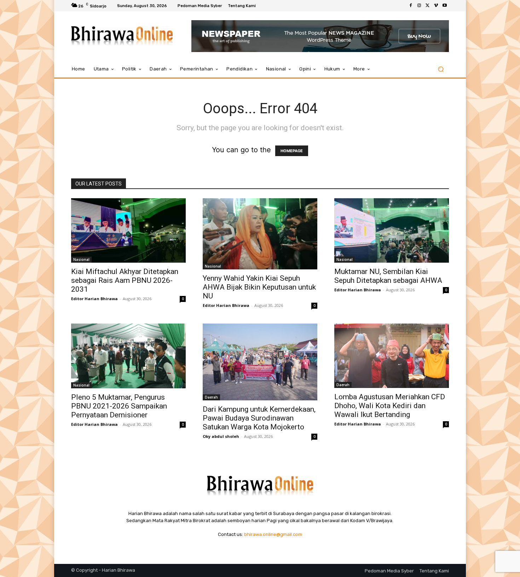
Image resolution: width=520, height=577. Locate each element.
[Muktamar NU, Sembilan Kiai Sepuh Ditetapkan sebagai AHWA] (391, 230)
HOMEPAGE (292, 150)
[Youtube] (444, 5)
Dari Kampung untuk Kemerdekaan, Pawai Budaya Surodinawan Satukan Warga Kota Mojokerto (259, 418)
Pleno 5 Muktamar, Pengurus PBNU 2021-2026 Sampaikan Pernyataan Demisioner (119, 406)
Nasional (81, 259)
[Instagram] (419, 5)
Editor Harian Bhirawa (94, 298)
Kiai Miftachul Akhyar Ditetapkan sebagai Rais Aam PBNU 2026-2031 (124, 280)
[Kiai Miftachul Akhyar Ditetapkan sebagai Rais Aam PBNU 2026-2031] (128, 230)
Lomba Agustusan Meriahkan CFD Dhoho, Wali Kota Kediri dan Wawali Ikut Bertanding (389, 406)
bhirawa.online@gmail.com (273, 534)
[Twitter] (427, 5)
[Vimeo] (436, 5)
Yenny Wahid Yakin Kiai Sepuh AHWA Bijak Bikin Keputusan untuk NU (259, 287)
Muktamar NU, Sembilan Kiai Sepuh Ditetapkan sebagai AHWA (388, 276)
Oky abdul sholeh (221, 436)
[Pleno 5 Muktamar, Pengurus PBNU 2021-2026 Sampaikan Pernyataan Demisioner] (128, 356)
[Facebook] (410, 5)
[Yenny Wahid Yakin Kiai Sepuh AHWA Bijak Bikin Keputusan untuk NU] (260, 233)
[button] (440, 69)
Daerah (211, 397)
